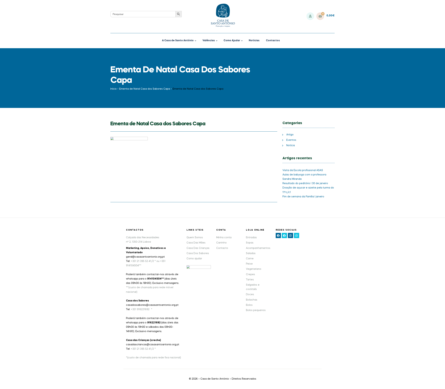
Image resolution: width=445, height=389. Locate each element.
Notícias (254, 40)
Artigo (290, 134)
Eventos (291, 140)
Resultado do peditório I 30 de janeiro (305, 183)
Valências (209, 40)
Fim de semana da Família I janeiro (303, 196)
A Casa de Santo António (178, 40)
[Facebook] (278, 235)
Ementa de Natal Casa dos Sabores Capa (144, 89)
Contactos (273, 40)
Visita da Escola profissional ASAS (302, 170)
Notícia (290, 145)
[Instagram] (290, 235)
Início (113, 89)
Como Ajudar (232, 40)
